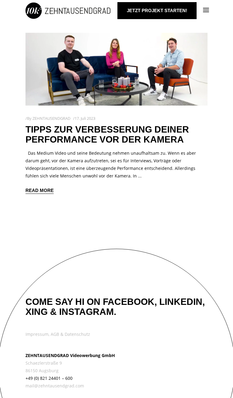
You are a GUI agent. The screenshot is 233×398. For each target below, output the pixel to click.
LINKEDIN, (182, 302)
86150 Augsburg (42, 370)
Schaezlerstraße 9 (43, 363)
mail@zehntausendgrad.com (54, 386)
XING (36, 312)
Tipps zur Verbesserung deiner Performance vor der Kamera (107, 134)
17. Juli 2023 (85, 118)
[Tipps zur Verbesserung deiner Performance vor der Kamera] (116, 69)
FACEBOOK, (130, 302)
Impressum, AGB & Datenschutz (57, 334)
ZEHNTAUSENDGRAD (51, 118)
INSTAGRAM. (87, 312)
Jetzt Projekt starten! (157, 10)
